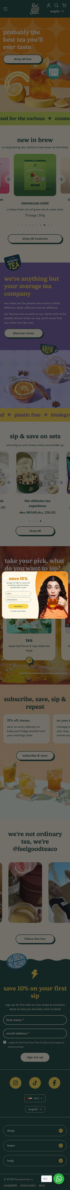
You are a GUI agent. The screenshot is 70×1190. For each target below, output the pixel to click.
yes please (18, 606)
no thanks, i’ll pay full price (18, 611)
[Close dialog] (64, 574)
